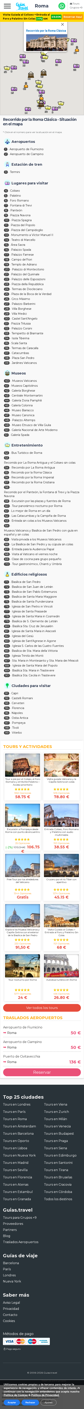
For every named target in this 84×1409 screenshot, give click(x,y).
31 (6, 323)
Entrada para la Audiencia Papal (33, 549)
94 (7, 708)
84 (7, 646)
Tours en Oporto (16, 1141)
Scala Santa (19, 343)
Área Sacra (18, 245)
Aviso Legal (11, 1303)
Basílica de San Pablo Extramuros (34, 592)
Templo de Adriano (24, 264)
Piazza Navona (20, 215)
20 (7, 269)
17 (6, 254)
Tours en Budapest (59, 1133)
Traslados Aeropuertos (20, 1242)
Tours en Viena (55, 1104)
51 (6, 435)
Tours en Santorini (58, 1163)
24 (6, 289)
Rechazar (30, 1402)
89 (7, 670)
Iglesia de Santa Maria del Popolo (35, 665)
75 (6, 601)
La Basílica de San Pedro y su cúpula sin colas (42, 544)
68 (7, 554)
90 (7, 675)
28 (7, 309)
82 (7, 636)
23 (6, 284)
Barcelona (11, 1263)
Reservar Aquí (72, 16)
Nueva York (12, 1281)
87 (7, 660)
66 (6, 544)
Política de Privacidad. (45, 1395)
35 (6, 343)
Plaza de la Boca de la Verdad (31, 294)
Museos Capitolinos (24, 385)
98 (7, 727)
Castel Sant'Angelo (25, 318)
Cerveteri (18, 703)
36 (6, 348)
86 (7, 655)
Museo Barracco (23, 410)
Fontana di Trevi (21, 205)
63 (6, 520)
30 (7, 318)
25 (6, 294)
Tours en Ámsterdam (19, 1126)
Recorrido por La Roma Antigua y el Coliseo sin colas (39, 462)
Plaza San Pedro (23, 358)
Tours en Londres (16, 1104)
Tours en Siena (55, 1148)
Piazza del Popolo (23, 225)
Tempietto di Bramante (27, 333)
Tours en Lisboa (15, 1148)
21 (6, 274)
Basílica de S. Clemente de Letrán (35, 621)
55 (6, 472)
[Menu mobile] (7, 7)
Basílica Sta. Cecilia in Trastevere (33, 675)
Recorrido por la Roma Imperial (32, 477)
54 (6, 467)
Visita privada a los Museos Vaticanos (36, 539)
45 (6, 405)
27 (6, 304)
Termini (15, 172)
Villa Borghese (21, 309)
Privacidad (11, 1309)
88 (7, 665)
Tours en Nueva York (19, 1155)
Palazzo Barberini (23, 304)
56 (6, 477)
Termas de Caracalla (25, 348)
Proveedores (13, 1224)
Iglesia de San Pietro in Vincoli (32, 606)
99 (7, 732)
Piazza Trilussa (21, 323)
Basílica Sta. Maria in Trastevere (33, 670)
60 (7, 506)
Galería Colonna (22, 405)
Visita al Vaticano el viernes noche (35, 554)
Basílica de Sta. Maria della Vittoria (35, 651)
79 (7, 621)
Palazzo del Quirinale (25, 274)
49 (7, 425)
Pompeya (18, 723)
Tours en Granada (17, 1199)
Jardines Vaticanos (24, 363)
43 (6, 395)
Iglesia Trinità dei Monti (27, 655)
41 (6, 385)
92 (6, 698)
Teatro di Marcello (23, 240)
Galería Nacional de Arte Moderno (35, 430)
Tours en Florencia (17, 1177)
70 (7, 564)
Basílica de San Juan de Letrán (32, 587)
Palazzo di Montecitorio (28, 269)
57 (6, 482)
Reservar (42, 1072)
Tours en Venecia (57, 1126)
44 (7, 400)
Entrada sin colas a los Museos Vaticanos (39, 520)
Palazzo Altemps (23, 420)
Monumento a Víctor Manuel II (32, 235)
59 (6, 501)
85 (6, 651)
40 (7, 381)
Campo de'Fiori (22, 259)
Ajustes (49, 1402)
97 (7, 723)
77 (7, 611)
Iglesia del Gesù (22, 636)
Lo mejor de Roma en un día (30, 511)
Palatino (15, 195)
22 (6, 279)
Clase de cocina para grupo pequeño (36, 559)
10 (6, 220)
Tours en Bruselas (58, 1177)
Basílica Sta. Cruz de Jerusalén (32, 626)
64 (6, 525)
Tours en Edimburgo (60, 1155)
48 (7, 420)
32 (6, 328)
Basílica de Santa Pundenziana (32, 601)
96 (6, 718)
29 (6, 313)
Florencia (18, 708)
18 (6, 259)
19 (6, 264)
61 (6, 511)
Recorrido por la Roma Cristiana (33, 482)
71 (6, 582)
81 (6, 631)
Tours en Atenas (15, 1184)
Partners (10, 1230)
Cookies (9, 1321)
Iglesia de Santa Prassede (29, 611)
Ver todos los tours (42, 1008)
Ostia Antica (20, 718)
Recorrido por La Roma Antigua (33, 467)
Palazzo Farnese (22, 254)
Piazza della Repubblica (28, 284)
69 (6, 559)
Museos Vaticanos (24, 381)
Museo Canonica (23, 415)
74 (6, 596)
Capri (14, 693)
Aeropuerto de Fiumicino (27, 149)
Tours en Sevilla (15, 1170)
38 (7, 358)
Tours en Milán (55, 1119)
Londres (9, 1275)
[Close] (62, 24)
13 (6, 235)
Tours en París (14, 1112)
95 (6, 713)
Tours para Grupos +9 (20, 1217)
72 (6, 587)
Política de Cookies (16, 1395)
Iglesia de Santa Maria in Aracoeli (34, 631)
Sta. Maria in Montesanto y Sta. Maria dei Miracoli (45, 660)
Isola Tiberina (20, 338)
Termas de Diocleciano (27, 289)
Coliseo (15, 190)
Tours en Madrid (16, 1163)
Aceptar (12, 1402)
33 (6, 333)
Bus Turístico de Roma (26, 453)
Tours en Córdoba (58, 1192)
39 (6, 363)
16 (6, 249)
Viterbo (17, 732)
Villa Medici (19, 313)
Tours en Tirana (56, 1170)
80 (7, 626)
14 (6, 240)
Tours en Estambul (18, 1192)
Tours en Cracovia (57, 1184)
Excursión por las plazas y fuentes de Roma (41, 501)
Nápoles (17, 713)
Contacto (10, 1315)
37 (6, 353)
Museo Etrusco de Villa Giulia (31, 425)
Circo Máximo (21, 299)
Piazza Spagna (22, 220)
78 (7, 616)
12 (6, 230)
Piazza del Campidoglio (27, 230)
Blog (6, 1236)
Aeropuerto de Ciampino (27, 154)
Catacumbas (20, 353)
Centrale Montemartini (27, 395)
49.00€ (56, 16)
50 (6, 430)
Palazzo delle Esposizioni (28, 279)
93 (6, 703)
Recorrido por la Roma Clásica (46, 30)
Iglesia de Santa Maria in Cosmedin (36, 616)
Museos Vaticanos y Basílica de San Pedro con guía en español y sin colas (41, 532)
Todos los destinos (58, 1199)
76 (6, 606)
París (7, 1269)
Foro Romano (19, 200)
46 (6, 410)
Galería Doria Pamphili (27, 400)
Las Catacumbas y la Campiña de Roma (39, 516)
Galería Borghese (23, 390)
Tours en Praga (56, 1141)
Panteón (16, 210)
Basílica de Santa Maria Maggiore (34, 596)
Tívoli (15, 727)
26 (6, 299)
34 (6, 338)
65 (6, 539)
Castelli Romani (22, 698)
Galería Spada (20, 435)
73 (6, 592)
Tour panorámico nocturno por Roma (37, 506)
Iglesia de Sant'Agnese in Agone (34, 641)
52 (6, 453)
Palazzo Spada (21, 249)
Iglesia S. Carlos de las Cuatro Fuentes (38, 646)
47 (6, 415)
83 (7, 641)
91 (6, 693)
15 (6, 245)
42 (6, 390)
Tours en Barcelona (18, 1133)
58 (6, 487)
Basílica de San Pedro (26, 582)
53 (6, 457)
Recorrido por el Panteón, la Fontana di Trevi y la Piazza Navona (41, 494)
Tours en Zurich (56, 1112)
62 (6, 516)
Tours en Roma (15, 1119)
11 (6, 225)
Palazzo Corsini (22, 328)
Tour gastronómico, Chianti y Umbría (37, 564)
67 (6, 549)
